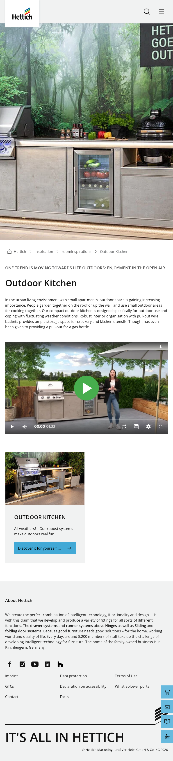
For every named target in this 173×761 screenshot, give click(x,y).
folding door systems (23, 631)
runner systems (79, 625)
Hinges (111, 625)
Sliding (140, 625)
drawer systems (44, 625)
